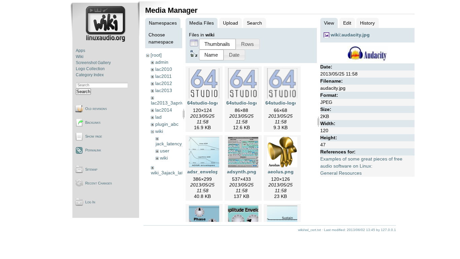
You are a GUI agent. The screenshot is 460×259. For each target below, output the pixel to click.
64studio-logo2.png (249, 103)
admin (161, 62)
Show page (93, 136)
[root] (156, 55)
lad (158, 117)
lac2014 (163, 110)
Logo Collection (90, 68)
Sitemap (91, 169)
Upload (230, 23)
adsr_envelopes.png (210, 171)
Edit (347, 23)
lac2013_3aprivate (170, 103)
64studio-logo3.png (288, 103)
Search (83, 91)
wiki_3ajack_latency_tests (178, 172)
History (367, 23)
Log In (90, 202)
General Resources (341, 173)
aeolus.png (281, 171)
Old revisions (96, 109)
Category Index (90, 75)
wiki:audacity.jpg (350, 34)
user (164, 150)
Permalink (93, 150)
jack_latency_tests (175, 143)
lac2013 (163, 90)
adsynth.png (241, 171)
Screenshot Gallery (93, 62)
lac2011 (163, 76)
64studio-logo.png (208, 103)
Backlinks (92, 122)
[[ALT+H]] (106, 40)
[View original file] (367, 60)
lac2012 (163, 83)
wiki (159, 131)
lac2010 (163, 69)
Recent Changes (98, 183)
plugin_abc (166, 124)
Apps (80, 50)
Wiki (80, 56)
